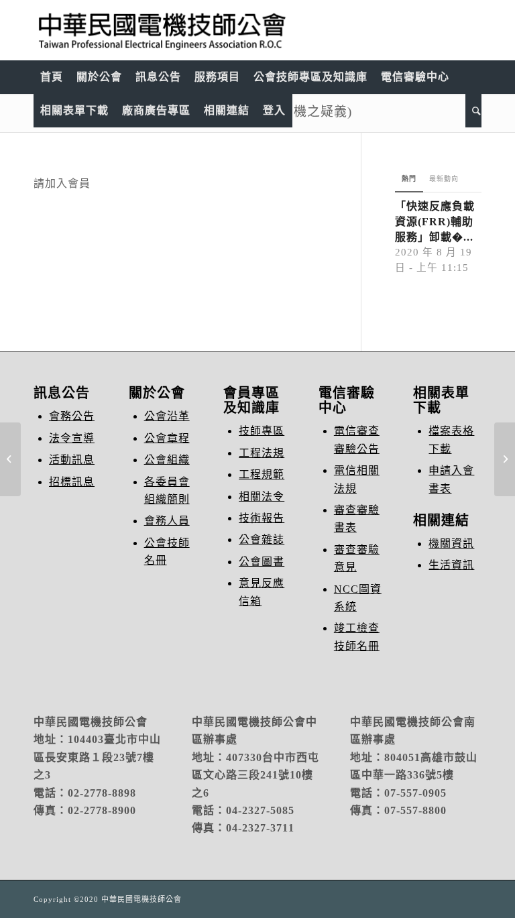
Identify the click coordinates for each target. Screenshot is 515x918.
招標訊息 (72, 481)
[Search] (473, 110)
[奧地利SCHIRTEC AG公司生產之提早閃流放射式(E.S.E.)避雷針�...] (10, 459)
